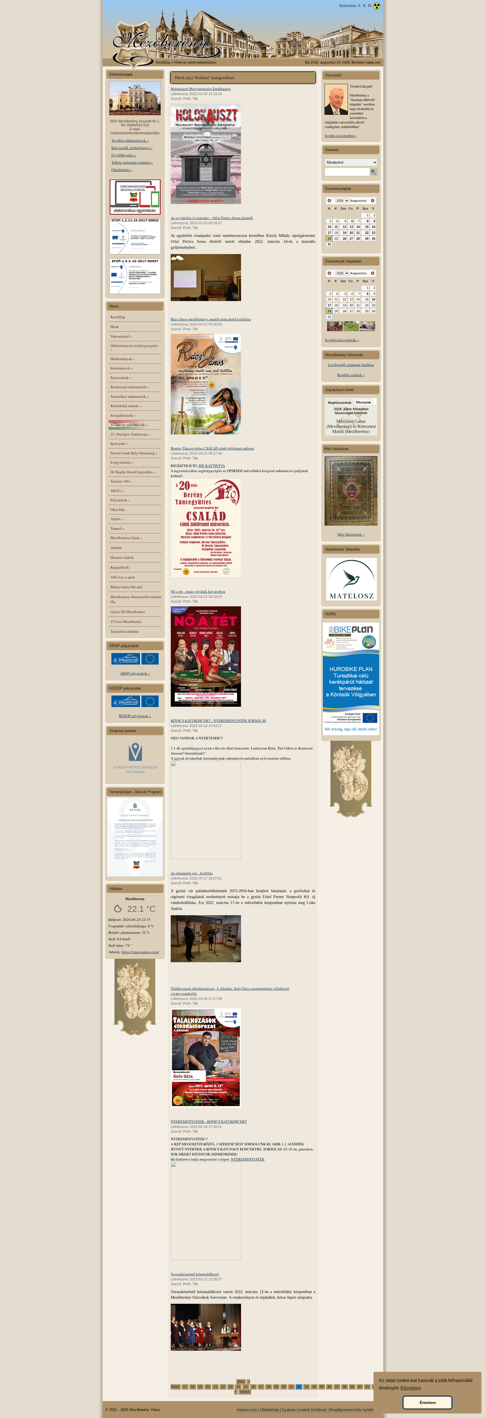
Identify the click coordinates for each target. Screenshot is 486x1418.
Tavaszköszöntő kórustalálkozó (195, 1273)
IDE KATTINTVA (212, 465)
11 (336, 226)
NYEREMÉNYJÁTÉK (247, 1159)
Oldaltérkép (269, 1410)
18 (193, 1387)
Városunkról (121, 336)
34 (314, 1387)
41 (367, 1387)
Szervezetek (121, 377)
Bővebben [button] (410, 1388)
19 (200, 1387)
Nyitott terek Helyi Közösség (134, 453)
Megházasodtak (339, 402)
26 (253, 1387)
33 (307, 1387)
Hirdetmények (123, 358)
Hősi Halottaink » (351, 534)
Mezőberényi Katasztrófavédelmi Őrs (136, 599)
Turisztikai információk (130, 396)
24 (238, 1387)
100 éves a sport (123, 577)
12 (344, 226)
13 (351, 226)
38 (344, 1387)
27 (261, 1387)
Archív (117, 518)
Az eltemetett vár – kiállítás (192, 873)
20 (208, 1387)
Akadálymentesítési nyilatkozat (355, 1410)
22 (223, 1387)
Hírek (115, 326)
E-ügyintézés (122, 462)
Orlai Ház (118, 509)
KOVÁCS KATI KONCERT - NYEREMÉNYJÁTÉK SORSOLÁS (218, 720)
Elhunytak (363, 402)
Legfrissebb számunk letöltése (351, 364)
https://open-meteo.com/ (140, 951)
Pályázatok (120, 499)
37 (337, 1387)
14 (358, 226)
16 (373, 226)
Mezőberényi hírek (126, 537)
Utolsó (245, 1392)
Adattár (116, 547)
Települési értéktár (125, 631)
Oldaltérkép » (121, 169)
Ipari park (119, 443)
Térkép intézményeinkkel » (132, 162)
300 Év (117, 490)
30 (284, 1387)
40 (360, 1387)
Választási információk (129, 424)
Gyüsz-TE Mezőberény (128, 611)
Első (241, 1382)
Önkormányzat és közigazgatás (134, 347)
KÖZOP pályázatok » (135, 715)
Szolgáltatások (123, 415)
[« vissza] (329, 201)
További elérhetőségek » (130, 140)
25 (246, 1387)
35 (322, 1387)
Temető (118, 528)
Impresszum (247, 1410)
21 (215, 1387)
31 (291, 1387)
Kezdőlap (163, 62)
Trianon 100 (121, 481)
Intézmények (122, 368)
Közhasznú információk (130, 386)
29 (276, 1387)
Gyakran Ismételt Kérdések (304, 1410)
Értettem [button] (428, 1402)
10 (329, 226)
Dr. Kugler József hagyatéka (133, 471)
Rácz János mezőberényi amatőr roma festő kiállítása (211, 319)
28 (269, 1387)
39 (352, 1387)
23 (231, 1387)
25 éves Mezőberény (126, 621)
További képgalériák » (342, 339)
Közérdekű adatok (126, 405)
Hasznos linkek (122, 557)
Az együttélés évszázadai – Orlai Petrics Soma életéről (212, 217)
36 (329, 1387)
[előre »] (372, 201)
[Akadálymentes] (377, 6)
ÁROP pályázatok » (135, 673)
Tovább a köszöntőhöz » (341, 135)
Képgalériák (120, 567)
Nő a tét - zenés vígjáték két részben (198, 591)
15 (366, 226)
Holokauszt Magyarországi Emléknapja (201, 88)
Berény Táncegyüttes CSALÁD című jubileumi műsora (212, 448)
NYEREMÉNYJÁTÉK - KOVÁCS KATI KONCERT (209, 1121)
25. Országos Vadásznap (130, 434)
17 (185, 1387)
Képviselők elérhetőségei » (132, 147)
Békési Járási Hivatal (126, 586)
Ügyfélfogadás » (123, 155)
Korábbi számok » (351, 374)
